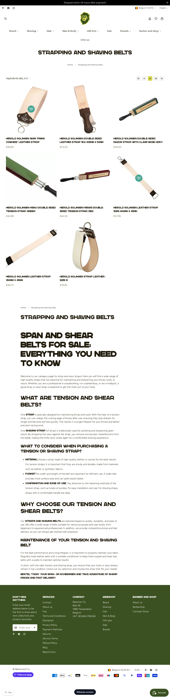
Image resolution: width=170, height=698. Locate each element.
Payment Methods (52, 629)
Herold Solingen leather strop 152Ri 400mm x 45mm (135, 209)
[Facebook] (8, 8)
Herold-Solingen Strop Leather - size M (83, 278)
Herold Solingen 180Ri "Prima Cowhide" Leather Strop (25, 140)
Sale (109, 31)
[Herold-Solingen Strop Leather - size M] (85, 247)
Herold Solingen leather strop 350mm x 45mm (28, 278)
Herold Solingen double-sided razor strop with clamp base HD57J (138, 140)
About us (47, 606)
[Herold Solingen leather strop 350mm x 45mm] (31, 247)
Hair (49, 31)
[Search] (5, 19)
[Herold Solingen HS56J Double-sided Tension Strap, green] (31, 178)
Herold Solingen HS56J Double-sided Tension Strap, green (31, 209)
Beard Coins (49, 651)
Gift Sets (91, 31)
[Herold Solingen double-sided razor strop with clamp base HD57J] (138, 109)
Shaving (31, 31)
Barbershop (139, 606)
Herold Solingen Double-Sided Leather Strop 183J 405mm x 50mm (81, 140)
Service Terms (50, 638)
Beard (12, 31)
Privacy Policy (50, 624)
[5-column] (162, 78)
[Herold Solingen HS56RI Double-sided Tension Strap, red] (85, 178)
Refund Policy (50, 642)
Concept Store (141, 611)
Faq (44, 611)
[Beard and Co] (85, 19)
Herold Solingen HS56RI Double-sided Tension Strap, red (82, 209)
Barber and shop (149, 31)
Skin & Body (69, 31)
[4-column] (156, 78)
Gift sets (107, 620)
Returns (47, 633)
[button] (162, 19)
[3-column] (150, 78)
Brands (124, 31)
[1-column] (138, 78)
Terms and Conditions (54, 615)
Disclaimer (48, 620)
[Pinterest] (3, 8)
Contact (47, 602)
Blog (45, 647)
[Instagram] (14, 8)
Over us (85, 39)
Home (70, 65)
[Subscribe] (34, 627)
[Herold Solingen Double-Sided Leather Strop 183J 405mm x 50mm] (85, 109)
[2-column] (144, 78)
